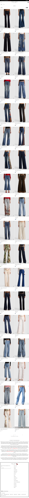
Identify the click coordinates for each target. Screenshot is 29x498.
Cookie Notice (15, 494)
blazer (10, 448)
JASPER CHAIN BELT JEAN (18, 264)
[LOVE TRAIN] (15, 31)
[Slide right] (28, 0)
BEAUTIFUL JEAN (17, 29)
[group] (13, 0)
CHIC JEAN (16, 217)
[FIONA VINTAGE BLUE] (15, 360)
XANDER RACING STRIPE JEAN (4, 358)
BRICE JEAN (16, 76)
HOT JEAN (2, 29)
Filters (1, 7)
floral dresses (9, 455)
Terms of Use (11, 494)
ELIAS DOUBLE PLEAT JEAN (18, 170)
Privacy (2, 494)
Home (1, 4)
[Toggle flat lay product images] (27, 7)
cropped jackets (8, 451)
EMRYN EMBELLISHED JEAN (4, 170)
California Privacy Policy (6, 494)
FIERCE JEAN (2, 76)
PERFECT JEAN (2, 311)
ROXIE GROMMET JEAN (18, 123)
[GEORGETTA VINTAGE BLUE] (15, 78)
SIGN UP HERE (10, 0)
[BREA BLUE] (15, 407)
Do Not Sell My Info (23, 494)
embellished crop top (15, 448)
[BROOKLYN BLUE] (15, 219)
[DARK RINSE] (15, 172)
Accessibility (27, 0)
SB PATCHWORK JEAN (3, 123)
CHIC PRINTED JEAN (3, 217)
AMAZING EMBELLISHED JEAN (4, 405)
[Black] (15, 125)
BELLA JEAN (16, 311)
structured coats (12, 451)
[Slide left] (0, 0)
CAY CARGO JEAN (17, 405)
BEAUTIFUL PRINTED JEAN (4, 264)
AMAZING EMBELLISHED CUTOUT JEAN (20, 358)
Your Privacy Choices (5, 491)
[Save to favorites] (28, 33)
